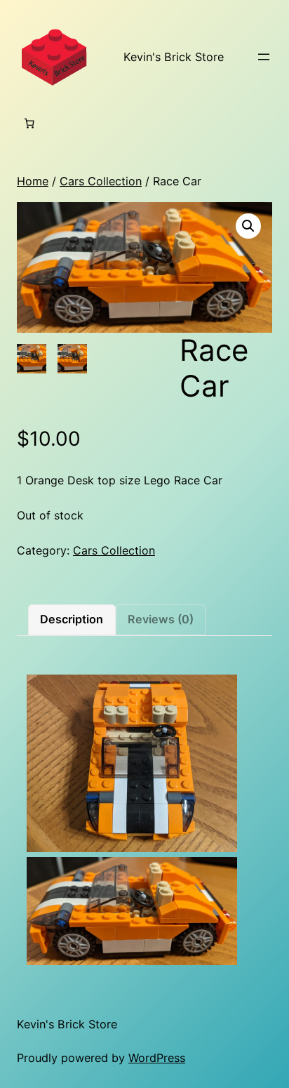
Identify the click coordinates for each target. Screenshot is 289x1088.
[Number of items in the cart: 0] (29, 123)
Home (32, 181)
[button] (248, 226)
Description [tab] (71, 619)
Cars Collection (101, 181)
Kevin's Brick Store (173, 57)
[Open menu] (263, 56)
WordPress (156, 1058)
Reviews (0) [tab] (161, 619)
